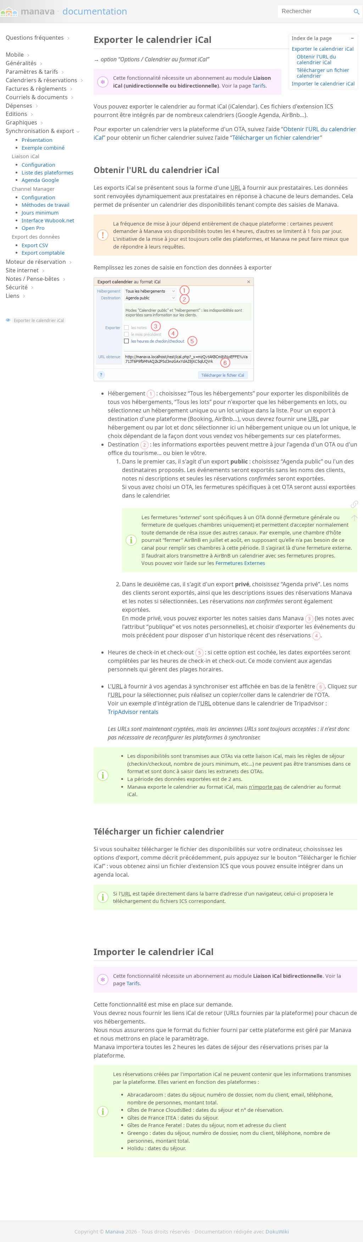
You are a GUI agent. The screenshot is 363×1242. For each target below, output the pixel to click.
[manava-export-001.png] (174, 379)
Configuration (38, 164)
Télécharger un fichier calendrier (323, 73)
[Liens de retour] (354, 504)
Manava (114, 1231)
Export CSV (35, 245)
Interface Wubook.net (48, 220)
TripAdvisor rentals (133, 712)
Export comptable (43, 252)
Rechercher (358, 11)
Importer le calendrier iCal (323, 83)
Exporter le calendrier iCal (39, 320)
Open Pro (33, 227)
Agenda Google (40, 180)
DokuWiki (277, 1231)
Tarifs (259, 85)
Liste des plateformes (47, 172)
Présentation (37, 140)
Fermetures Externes (240, 563)
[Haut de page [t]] (354, 517)
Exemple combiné (43, 147)
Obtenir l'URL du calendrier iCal (316, 59)
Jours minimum (40, 212)
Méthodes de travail (45, 204)
